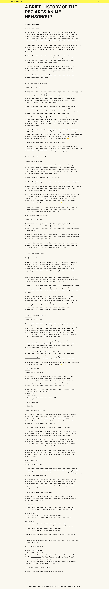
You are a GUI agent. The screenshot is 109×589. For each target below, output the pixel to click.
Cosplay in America (16, 1)
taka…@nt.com (36, 557)
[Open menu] (98, 1)
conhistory (48, 586)
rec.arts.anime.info (32, 358)
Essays (56, 586)
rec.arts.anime (74, 586)
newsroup (63, 586)
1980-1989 (33, 586)
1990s (40, 586)
